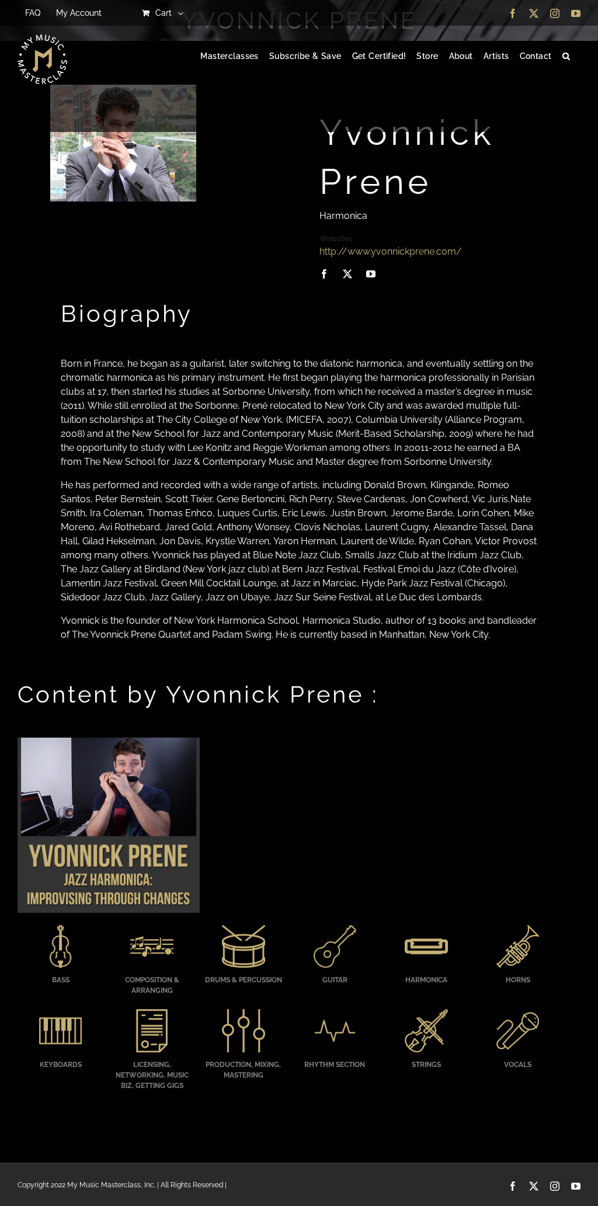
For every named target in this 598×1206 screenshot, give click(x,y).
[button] (566, 57)
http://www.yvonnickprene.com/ (390, 251)
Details (108, 826)
